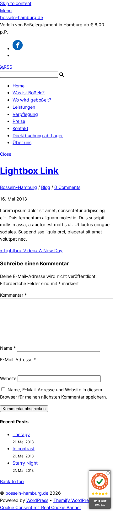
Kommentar (13, 295)
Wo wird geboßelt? (32, 99)
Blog (45, 187)
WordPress (37, 500)
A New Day (48, 250)
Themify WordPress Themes (82, 500)
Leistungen (24, 107)
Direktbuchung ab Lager (38, 135)
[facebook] (18, 48)
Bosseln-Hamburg (18, 187)
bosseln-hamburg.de (26, 493)
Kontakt (20, 128)
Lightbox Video (17, 250)
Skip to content (15, 3)
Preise (19, 121)
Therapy (21, 434)
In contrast (24, 448)
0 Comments (67, 187)
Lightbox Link (29, 170)
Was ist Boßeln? (29, 92)
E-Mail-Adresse (18, 359)
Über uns (22, 142)
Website (8, 378)
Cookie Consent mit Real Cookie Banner (40, 507)
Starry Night (25, 463)
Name (8, 348)
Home (18, 85)
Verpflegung (25, 114)
